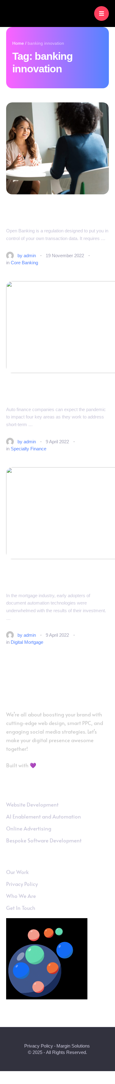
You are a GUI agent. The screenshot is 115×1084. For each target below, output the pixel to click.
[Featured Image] (57, 148)
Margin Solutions (73, 1045)
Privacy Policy (38, 1045)
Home (18, 43)
